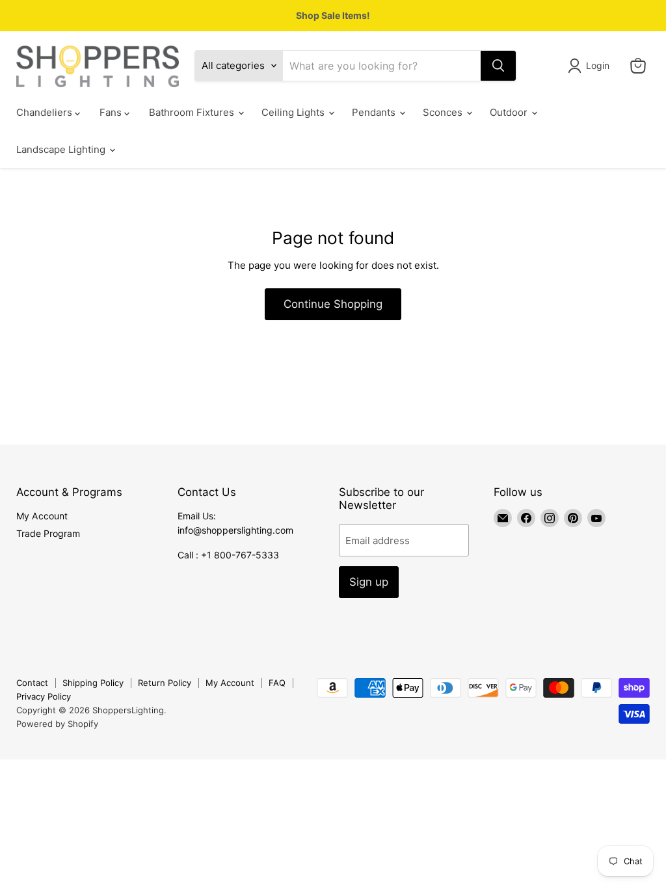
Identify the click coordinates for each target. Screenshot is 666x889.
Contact (32, 682)
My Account (42, 515)
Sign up (368, 581)
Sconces (444, 112)
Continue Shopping (333, 303)
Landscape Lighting (62, 149)
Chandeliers (45, 112)
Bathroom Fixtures (193, 112)
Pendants (375, 112)
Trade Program (48, 533)
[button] (591, 66)
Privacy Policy (43, 696)
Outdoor (510, 112)
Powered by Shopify (57, 723)
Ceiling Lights (294, 112)
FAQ (277, 682)
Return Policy (164, 682)
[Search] (498, 66)
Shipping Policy (93, 682)
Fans (112, 112)
